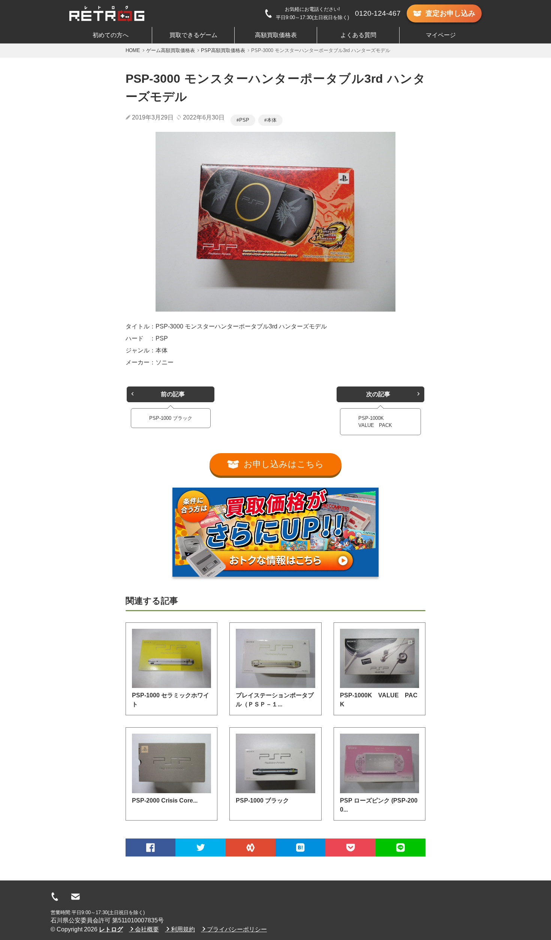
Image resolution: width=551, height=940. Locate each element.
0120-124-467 (378, 13)
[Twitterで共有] (200, 847)
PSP (244, 120)
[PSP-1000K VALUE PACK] (379, 658)
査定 (450, 13)
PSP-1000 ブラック (262, 800)
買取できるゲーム (193, 35)
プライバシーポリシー (237, 929)
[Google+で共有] (251, 847)
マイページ (441, 35)
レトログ (111, 929)
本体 (272, 120)
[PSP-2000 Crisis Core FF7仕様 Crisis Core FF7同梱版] (171, 763)
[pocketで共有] (350, 847)
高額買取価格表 (276, 35)
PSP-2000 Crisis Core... (165, 800)
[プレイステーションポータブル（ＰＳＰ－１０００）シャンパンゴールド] (275, 658)
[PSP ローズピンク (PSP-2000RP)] (379, 763)
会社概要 (147, 929)
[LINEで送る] (400, 847)
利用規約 (183, 929)
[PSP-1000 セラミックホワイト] (171, 658)
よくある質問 (358, 35)
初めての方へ (111, 35)
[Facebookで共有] (150, 847)
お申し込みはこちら (284, 464)
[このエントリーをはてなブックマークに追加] (300, 847)
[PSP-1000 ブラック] (275, 763)
